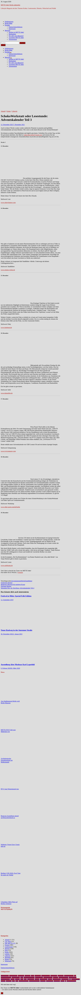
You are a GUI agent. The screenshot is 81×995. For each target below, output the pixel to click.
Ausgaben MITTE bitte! (16, 37)
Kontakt (7, 25)
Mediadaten (12, 34)
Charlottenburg (16, 977)
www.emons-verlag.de (8, 270)
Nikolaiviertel (65, 979)
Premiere (3, 981)
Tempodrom (57, 981)
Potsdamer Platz (75, 979)
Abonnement (13, 39)
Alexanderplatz (13, 975)
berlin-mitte (38, 975)
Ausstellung (21, 975)
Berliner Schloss (45, 975)
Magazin (7, 30)
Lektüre (7, 954)
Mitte (25, 979)
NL (70, 979)
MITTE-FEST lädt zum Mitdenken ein (8, 730)
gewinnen (55, 977)
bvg (75, 975)
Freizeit (7, 945)
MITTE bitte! (30, 979)
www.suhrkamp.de (7, 565)
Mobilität (7, 957)
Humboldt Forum (5, 979)
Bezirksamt (61, 975)
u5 (65, 981)
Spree (16, 981)
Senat (13, 981)
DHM (21, 977)
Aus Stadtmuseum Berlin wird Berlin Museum (10, 702)
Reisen (7, 959)
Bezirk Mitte (53, 975)
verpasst (20, 572)
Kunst (21, 979)
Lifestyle (14, 111)
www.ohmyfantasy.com (8, 202)
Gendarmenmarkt (48, 977)
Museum (37, 979)
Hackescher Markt (63, 977)
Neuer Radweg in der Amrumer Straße (16, 630)
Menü (3, 45)
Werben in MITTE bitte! (16, 32)
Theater (62, 981)
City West (8, 941)
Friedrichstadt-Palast (29, 977)
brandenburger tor (69, 975)
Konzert (12, 979)
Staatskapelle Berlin (34, 981)
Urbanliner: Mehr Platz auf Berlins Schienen (9, 903)
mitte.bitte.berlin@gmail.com (33, 135)
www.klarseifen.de (7, 393)
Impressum (12, 29)
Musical (50, 979)
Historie (7, 948)
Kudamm (17, 979)
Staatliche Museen (24, 981)
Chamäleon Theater (6, 977)
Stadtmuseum (49, 981)
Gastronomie (9, 947)
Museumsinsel (43, 979)
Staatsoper (43, 981)
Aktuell (3, 111)
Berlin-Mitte (8, 23)
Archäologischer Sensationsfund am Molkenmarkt (7, 760)
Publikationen (9, 21)
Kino (6, 950)
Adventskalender (16, 581)
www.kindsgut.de (6, 327)
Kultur (9, 111)
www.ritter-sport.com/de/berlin (10, 507)
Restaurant (9, 981)
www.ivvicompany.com (8, 451)
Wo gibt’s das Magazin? (16, 36)
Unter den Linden (71, 981)
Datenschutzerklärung (15, 27)
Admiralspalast (5, 975)
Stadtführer (28, 581)
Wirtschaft (8, 961)
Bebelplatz (27, 975)
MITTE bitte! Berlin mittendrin (10, 5)
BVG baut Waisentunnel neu (10, 789)
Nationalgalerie (57, 979)
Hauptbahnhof (72, 977)
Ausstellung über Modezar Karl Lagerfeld (18, 664)
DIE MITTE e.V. (10, 943)
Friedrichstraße (39, 977)
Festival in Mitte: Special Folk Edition (16, 596)
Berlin (23, 581)
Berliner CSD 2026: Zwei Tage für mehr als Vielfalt (10, 874)
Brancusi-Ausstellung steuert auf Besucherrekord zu (10, 817)
